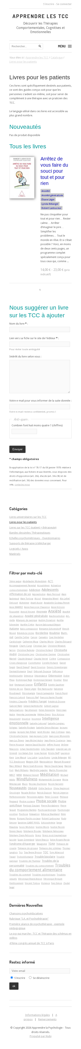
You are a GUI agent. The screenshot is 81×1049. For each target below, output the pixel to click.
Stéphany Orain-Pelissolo (21, 835)
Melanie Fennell (31, 775)
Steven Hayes (15, 831)
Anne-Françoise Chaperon (37, 607)
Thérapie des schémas (50, 848)
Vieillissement (16, 883)
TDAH (51, 843)
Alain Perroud (53, 594)
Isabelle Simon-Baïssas (47, 727)
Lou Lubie (32, 757)
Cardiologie (15, 641)
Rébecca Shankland (50, 814)
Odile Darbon (45, 788)
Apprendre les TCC (40, 16)
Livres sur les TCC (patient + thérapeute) (32, 527)
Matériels (14, 553)
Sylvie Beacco (42, 839)
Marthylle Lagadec (39, 770)
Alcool (37, 598)
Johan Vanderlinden (30, 749)
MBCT (12, 775)
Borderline (42, 633)
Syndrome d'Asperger (22, 843)
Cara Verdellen (56, 637)
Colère (52, 658)
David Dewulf (22, 667)
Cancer (34, 637)
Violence (45, 883)
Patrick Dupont (44, 792)
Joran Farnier (40, 753)
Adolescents (50, 590)
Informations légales (37, 1015)
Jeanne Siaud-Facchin (35, 744)
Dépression (55, 675)
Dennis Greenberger (57, 667)
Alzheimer (24, 602)
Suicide (12, 839)
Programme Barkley (27, 810)
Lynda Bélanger (50, 203)
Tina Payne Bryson (33, 852)
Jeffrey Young (53, 744)
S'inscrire (48, 4)
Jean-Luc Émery (16, 740)
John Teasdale (48, 749)
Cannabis (43, 637)
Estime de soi (16, 689)
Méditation (49, 774)
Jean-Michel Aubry (34, 740)
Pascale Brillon (28, 792)
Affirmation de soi (20, 594)
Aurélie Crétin (27, 624)
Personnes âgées (35, 797)
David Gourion (38, 667)
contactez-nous (22, 484)
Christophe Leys (26, 654)
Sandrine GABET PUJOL (29, 822)
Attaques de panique (26, 620)
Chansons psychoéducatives (26, 913)
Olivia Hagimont (61, 788)
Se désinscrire (41, 978)
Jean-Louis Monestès (59, 736)
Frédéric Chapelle (18, 701)
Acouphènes (43, 585)
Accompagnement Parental (22, 585)
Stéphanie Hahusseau (53, 831)
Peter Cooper (52, 797)
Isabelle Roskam (27, 727)
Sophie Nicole (57, 827)
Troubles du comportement (40, 865)
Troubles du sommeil (20, 874)
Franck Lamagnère (45, 693)
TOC (45, 852)
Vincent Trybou (32, 883)
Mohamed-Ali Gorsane (50, 779)
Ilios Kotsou (58, 714)
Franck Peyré (61, 693)
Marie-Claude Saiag (53, 766)
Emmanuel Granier (24, 684)
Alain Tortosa (26, 598)
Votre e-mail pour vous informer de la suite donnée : (40, 400)
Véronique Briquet (52, 879)
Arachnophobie (57, 616)
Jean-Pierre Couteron (54, 740)
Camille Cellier (22, 637)
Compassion (63, 658)
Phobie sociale (46, 801)
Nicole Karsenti (55, 784)
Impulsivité (15, 719)
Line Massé (20, 757)
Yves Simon (56, 883)
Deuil (29, 671)
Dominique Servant (42, 680)
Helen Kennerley (47, 710)
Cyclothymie (34, 663)
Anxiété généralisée (52, 195)
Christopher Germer (46, 654)
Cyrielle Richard (50, 663)
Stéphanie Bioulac (32, 831)
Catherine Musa (30, 641)
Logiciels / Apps (18, 548)
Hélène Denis (44, 714)
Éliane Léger (48, 199)
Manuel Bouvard (62, 761)
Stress (38, 835)
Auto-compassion (29, 628)
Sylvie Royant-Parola (60, 839)
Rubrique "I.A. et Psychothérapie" (29, 918)
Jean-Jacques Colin (38, 736)
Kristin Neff (53, 753)
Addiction (34, 589)
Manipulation (46, 761)
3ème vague (15, 581)
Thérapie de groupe (28, 848)
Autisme (14, 628)
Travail (12, 857)
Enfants (40, 684)
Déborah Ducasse (42, 671)
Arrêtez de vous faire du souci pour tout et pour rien (54, 171)
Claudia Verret (41, 658)
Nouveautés (18, 788)
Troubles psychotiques (43, 874)
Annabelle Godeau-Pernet (57, 602)
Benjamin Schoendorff (50, 628)
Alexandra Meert (50, 598)
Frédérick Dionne (56, 701)
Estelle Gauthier (56, 684)
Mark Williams (21, 770)
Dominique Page (24, 680)
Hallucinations (16, 710)
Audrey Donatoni (46, 620)
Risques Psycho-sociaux (28, 818)
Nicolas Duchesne (38, 784)
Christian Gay (40, 646)
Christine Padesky (25, 650)
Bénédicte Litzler (25, 633)
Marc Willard (15, 766)
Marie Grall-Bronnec (33, 766)
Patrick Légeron (60, 792)
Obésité (32, 788)
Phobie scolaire (27, 801)
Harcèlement (31, 710)
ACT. (50, 581)
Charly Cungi (25, 646)
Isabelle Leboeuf (38, 723)
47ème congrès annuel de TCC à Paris (31, 943)
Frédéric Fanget (37, 701)
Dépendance (40, 676)
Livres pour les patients (39, 77)
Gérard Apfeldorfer (33, 706)
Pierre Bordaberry (50, 805)
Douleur (58, 680)
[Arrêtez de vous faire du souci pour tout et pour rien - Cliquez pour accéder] (21, 197)
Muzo (25, 784)
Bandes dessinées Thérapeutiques (29, 532)
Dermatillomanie (17, 671)
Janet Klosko (43, 732)
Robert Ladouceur (51, 208)
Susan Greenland (26, 839)
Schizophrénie (48, 822)
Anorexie (41, 611)
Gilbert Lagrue (51, 706)
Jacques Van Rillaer (26, 732)
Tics (21, 852)
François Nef (32, 697)
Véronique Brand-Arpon (30, 879)
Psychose (23, 814)
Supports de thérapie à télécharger (30, 543)
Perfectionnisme (17, 797)
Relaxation (34, 814)
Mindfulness (26, 779)
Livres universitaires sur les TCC (28, 516)
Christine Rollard (44, 650)
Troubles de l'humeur (29, 861)
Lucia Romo (44, 757)
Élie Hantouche (45, 689)
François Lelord (17, 697)
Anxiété (46, 191)
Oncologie (14, 792)
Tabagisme (42, 844)
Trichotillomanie (25, 857)
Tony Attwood (57, 852)
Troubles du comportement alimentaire (39, 867)
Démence (28, 676)
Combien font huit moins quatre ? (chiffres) (37, 425)
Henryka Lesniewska (26, 714)
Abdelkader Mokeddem (35, 581)
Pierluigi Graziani (31, 805)
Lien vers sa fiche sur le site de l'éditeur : (34, 338)
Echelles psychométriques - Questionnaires (34, 538)
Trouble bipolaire (44, 856)
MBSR (19, 775)
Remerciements (47, 1019)
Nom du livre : (18, 323)
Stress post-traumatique (54, 835)
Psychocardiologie (47, 810)
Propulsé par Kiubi (41, 1036)
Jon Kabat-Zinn (25, 753)
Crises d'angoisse (18, 663)
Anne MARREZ (16, 607)
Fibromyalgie (28, 693)
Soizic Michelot (26, 827)
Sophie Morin (42, 827)
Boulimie (54, 633)
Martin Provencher (58, 770)
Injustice (26, 719)
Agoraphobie (38, 594)
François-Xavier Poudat (51, 697)
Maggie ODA (32, 761)
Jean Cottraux (58, 732)
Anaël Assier (37, 602)
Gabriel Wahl (15, 706)
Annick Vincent (28, 611)
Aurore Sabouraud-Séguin (48, 624)
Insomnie (36, 719)
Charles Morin (46, 641)
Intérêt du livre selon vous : (25, 356)
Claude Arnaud (25, 658)
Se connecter (64, 4)
